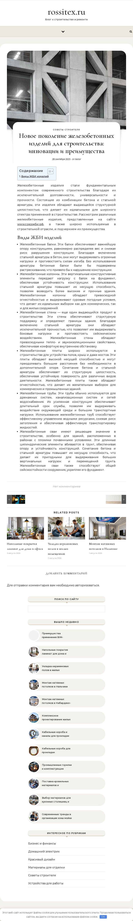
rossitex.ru (66, 11)
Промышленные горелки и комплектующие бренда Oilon (57, 766)
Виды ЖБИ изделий (35, 176)
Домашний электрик (44, 851)
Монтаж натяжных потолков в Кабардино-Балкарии (56, 701)
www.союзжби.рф (30, 224)
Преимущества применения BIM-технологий (52, 635)
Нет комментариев (66, 486)
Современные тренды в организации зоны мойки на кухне (57, 816)
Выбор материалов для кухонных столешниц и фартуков (56, 799)
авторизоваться (87, 585)
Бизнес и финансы (42, 843)
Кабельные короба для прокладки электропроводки (56, 750)
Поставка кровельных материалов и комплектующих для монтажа (55, 783)
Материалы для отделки (46, 867)
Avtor (78, 159)
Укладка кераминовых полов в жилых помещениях (63, 549)
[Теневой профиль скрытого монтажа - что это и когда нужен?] (118, 499)
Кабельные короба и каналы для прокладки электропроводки (55, 734)
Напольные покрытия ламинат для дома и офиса (55, 651)
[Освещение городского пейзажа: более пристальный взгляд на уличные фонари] (15, 499)
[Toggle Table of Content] (49, 171)
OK (103, 916)
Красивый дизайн (41, 859)
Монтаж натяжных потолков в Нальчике (55, 684)
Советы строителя (66, 129)
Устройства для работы (45, 883)
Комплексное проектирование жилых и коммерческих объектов (56, 717)
